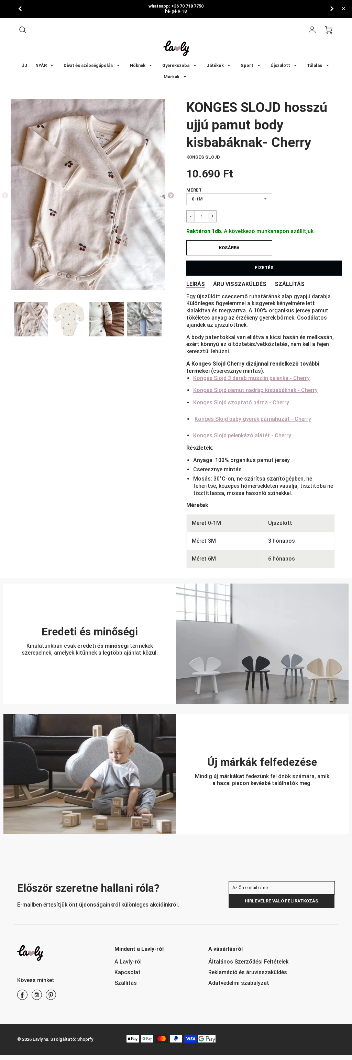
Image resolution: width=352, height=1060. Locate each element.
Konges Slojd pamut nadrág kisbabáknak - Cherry (255, 390)
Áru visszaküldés (239, 284)
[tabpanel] (31, 319)
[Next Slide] (170, 195)
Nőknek (138, 65)
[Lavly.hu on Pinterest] (51, 997)
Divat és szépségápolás (89, 65)
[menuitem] (24, 65)
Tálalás (315, 65)
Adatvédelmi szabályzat (238, 983)
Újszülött (281, 65)
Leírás (195, 284)
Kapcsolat (127, 972)
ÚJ (24, 65)
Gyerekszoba (176, 65)
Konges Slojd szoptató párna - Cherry (241, 402)
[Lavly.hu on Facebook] (22, 997)
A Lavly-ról (128, 961)
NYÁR (41, 65)
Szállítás (290, 284)
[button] (229, 247)
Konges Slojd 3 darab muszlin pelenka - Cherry (251, 378)
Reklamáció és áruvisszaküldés (247, 972)
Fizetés (264, 267)
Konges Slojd (203, 157)
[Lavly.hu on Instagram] (37, 997)
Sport (247, 65)
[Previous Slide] (5, 195)
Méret (194, 190)
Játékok (216, 65)
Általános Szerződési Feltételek (248, 961)
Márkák (172, 76)
